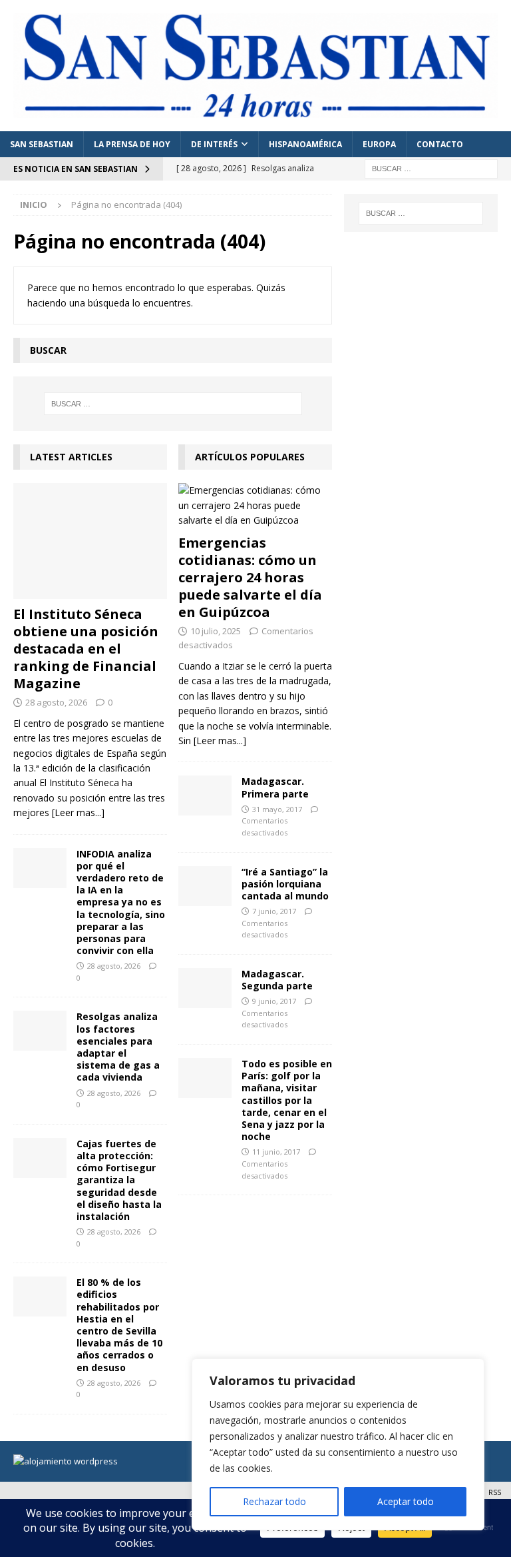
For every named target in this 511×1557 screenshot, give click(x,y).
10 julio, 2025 (215, 631)
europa (379, 144)
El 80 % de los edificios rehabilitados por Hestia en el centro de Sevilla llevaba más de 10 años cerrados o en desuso (119, 1324)
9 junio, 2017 (274, 1001)
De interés (214, 144)
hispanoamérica (305, 144)
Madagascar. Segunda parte (277, 979)
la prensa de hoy (132, 144)
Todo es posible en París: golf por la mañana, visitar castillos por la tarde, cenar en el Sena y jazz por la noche (287, 1100)
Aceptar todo (405, 1501)
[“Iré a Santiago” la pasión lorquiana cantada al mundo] (205, 886)
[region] (338, 1444)
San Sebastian (41, 144)
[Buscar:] (431, 167)
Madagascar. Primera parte (275, 787)
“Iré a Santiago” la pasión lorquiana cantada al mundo (285, 883)
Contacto (440, 144)
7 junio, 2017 (274, 911)
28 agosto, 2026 (56, 702)
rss (494, 1492)
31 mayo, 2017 (277, 809)
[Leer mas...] (78, 812)
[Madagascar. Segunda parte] (205, 988)
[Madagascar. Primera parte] (205, 795)
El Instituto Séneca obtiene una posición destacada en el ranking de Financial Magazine (85, 648)
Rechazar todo (274, 1501)
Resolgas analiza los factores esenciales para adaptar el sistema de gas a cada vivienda (118, 1046)
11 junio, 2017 (276, 1152)
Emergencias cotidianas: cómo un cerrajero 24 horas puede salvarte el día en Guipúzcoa (250, 577)
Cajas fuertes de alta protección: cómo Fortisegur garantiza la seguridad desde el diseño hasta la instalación (119, 1180)
